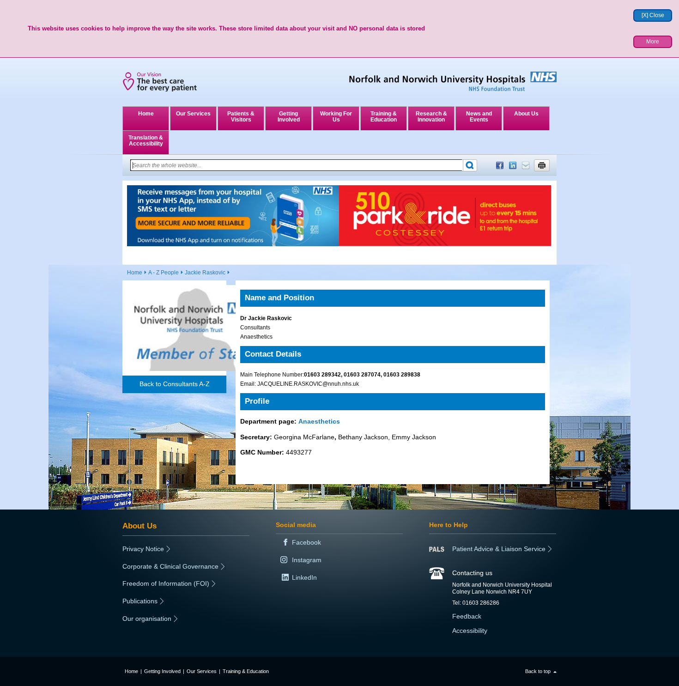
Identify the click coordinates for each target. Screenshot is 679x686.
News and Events (479, 116)
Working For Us (336, 116)
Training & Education (383, 116)
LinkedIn (512, 165)
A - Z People (163, 272)
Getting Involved (289, 116)
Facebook (499, 165)
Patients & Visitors (241, 116)
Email (525, 165)
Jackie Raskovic (205, 272)
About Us (526, 113)
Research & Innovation (431, 116)
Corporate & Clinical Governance (170, 566)
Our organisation (146, 618)
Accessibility (469, 630)
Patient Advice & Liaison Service (499, 548)
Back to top (538, 671)
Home (146, 113)
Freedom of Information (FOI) (165, 583)
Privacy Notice (143, 548)
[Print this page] (542, 165)
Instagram (306, 560)
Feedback (466, 616)
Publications (140, 601)
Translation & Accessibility (145, 140)
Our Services (193, 113)
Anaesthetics (319, 421)
